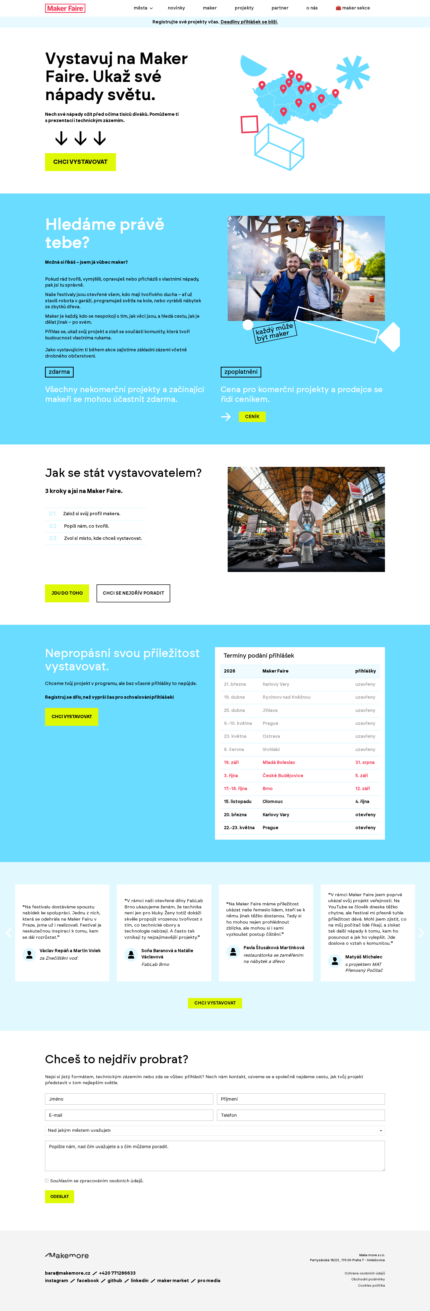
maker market (173, 1281)
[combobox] (215, 1131)
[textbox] (79, 1130)
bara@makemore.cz (67, 1273)
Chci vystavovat (215, 1003)
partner (279, 8)
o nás (312, 8)
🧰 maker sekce (353, 8)
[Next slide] (421, 933)
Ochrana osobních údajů (365, 1273)
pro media (209, 1281)
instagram (56, 1281)
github (115, 1281)
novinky (176, 8)
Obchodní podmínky (368, 1279)
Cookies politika (371, 1285)
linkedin (140, 1281)
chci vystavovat (80, 162)
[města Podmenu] (151, 8)
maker (210, 8)
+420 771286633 (117, 1273)
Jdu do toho (67, 593)
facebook (88, 1281)
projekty (244, 8)
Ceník (252, 417)
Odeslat (59, 1197)
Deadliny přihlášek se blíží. (249, 22)
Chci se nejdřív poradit (133, 593)
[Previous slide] (9, 933)
